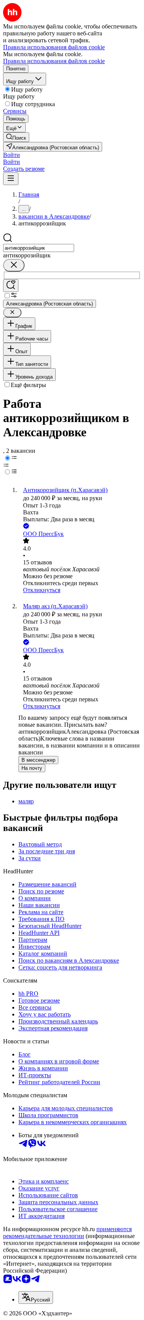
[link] (16, 137)
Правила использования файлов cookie (54, 61)
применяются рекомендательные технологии (67, 1232)
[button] (11, 155)
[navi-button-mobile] (10, 178)
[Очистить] (14, 265)
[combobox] (38, 248)
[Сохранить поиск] (10, 285)
